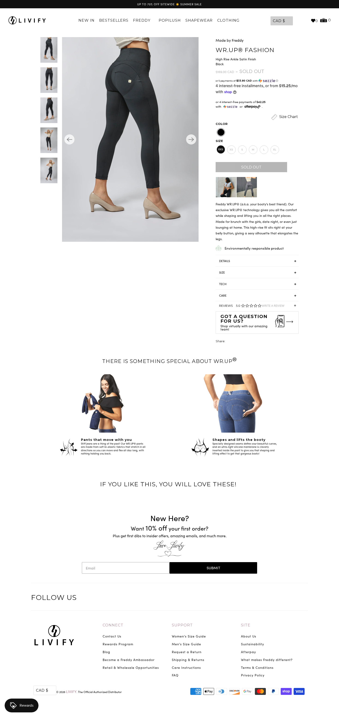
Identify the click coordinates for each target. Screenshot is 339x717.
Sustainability (252, 644)
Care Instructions (186, 667)
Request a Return (187, 652)
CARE (222, 295)
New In (86, 20)
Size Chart (288, 117)
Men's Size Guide (186, 644)
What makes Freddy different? (267, 660)
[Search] (305, 20)
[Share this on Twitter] (229, 341)
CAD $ (279, 21)
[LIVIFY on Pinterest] (294, 598)
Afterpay (248, 652)
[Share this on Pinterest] (246, 341)
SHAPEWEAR (199, 20)
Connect (113, 625)
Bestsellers (113, 20)
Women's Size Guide (189, 636)
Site (245, 625)
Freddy (142, 20)
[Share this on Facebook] (238, 341)
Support (182, 625)
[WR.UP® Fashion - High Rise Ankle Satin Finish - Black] (130, 139)
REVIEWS (257, 307)
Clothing (229, 20)
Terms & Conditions (257, 667)
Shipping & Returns (188, 660)
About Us (248, 636)
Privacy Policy (253, 675)
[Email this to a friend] (255, 341)
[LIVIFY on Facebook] (284, 598)
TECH (222, 284)
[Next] (191, 139)
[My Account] (297, 20)
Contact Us (112, 636)
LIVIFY (71, 691)
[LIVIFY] (27, 20)
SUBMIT (213, 567)
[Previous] (69, 139)
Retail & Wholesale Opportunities (131, 667)
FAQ (175, 675)
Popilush (170, 20)
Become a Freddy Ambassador (129, 660)
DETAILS (224, 261)
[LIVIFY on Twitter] (275, 598)
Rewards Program (118, 644)
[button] (257, 81)
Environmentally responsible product (254, 248)
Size (219, 141)
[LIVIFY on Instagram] (303, 598)
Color (222, 124)
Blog (106, 652)
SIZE (222, 272)
